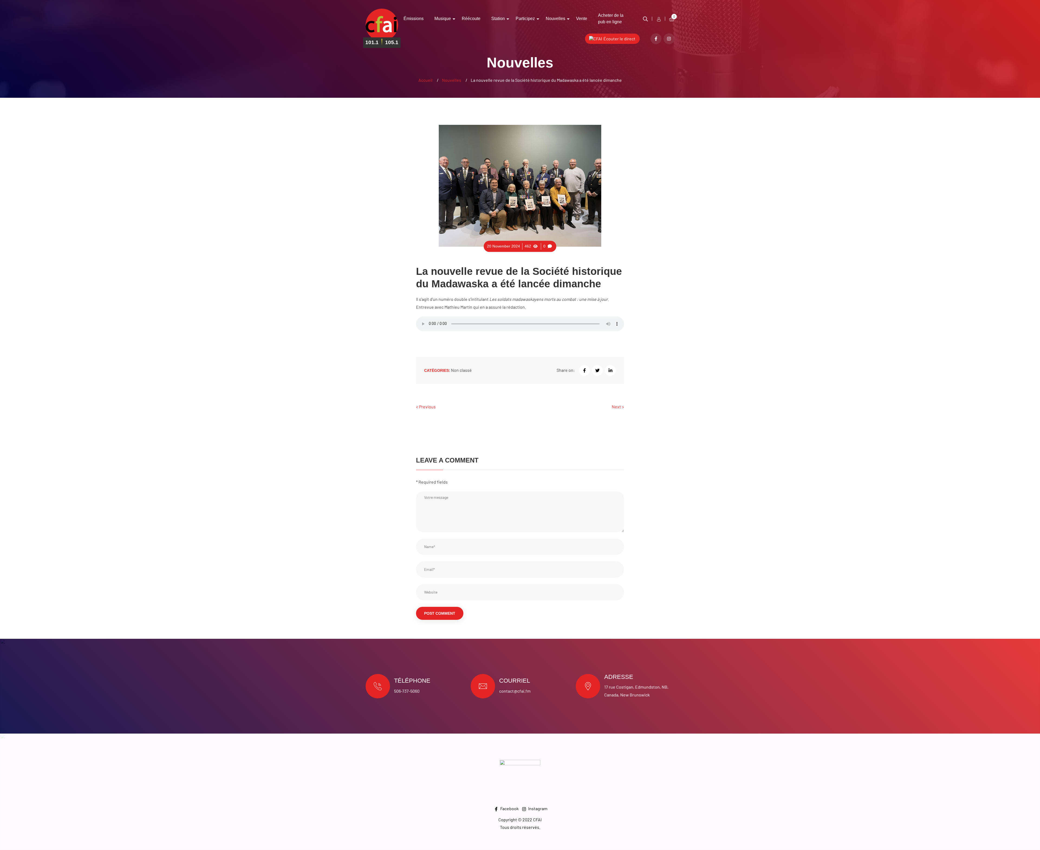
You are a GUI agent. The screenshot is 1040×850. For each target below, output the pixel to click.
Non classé (461, 370)
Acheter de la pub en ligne (610, 18)
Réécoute (471, 18)
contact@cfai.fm (515, 690)
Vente (581, 18)
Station (498, 18)
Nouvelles (555, 18)
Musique (442, 18)
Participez (525, 18)
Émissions (414, 18)
